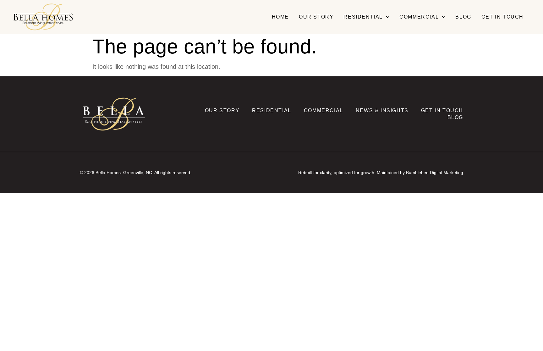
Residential (363, 16)
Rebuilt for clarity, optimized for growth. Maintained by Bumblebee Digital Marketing (380, 172)
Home (280, 16)
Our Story (316, 16)
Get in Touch (502, 16)
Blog (463, 16)
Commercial (419, 16)
